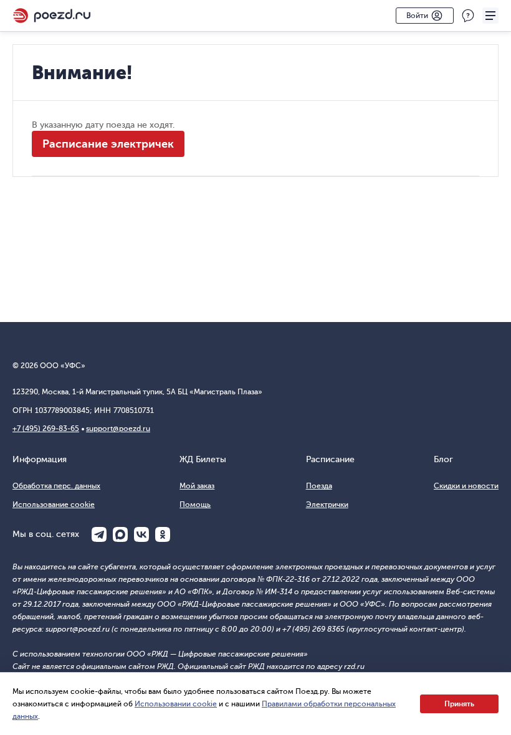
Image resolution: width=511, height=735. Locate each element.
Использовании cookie (176, 703)
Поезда (319, 485)
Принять (459, 703)
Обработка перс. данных (56, 485)
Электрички (327, 504)
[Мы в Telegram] (99, 534)
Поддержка (468, 15)
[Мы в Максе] (120, 534)
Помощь (195, 504)
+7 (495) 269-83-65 (45, 428)
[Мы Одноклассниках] (162, 534)
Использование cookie (53, 504)
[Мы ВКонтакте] (141, 534)
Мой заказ (196, 485)
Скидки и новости (466, 485)
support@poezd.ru (118, 428)
